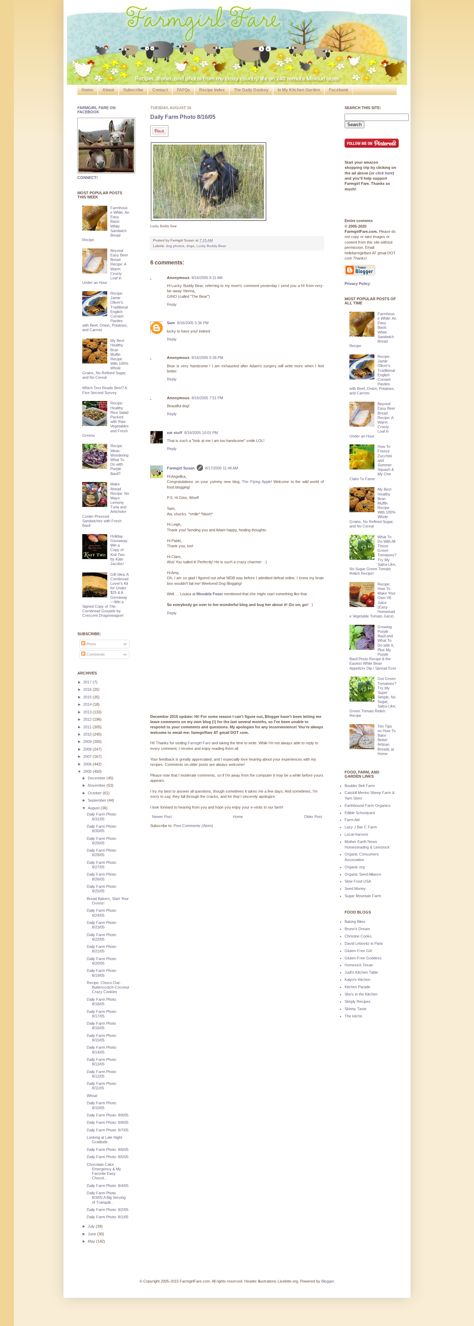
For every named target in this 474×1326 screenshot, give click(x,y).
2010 (88, 734)
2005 (88, 771)
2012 (88, 719)
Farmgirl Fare (199, 743)
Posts (90, 644)
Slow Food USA (358, 881)
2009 (88, 741)
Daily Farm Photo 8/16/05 (182, 117)
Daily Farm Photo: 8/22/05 (102, 937)
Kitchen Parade (357, 987)
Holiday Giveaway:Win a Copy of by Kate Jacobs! (119, 550)
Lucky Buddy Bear (211, 246)
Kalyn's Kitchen (357, 979)
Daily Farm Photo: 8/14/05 (102, 1049)
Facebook (338, 90)
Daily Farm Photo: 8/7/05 (107, 1130)
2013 (88, 712)
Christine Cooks (358, 936)
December (97, 778)
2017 (88, 682)
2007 (88, 756)
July (92, 1226)
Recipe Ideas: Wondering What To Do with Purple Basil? (119, 459)
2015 (88, 697)
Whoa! (92, 1096)
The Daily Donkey (251, 90)
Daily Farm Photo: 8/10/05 (102, 1105)
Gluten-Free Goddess (363, 958)
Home (87, 90)
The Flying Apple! (257, 482)
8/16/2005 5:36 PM (193, 323)
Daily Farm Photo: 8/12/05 (102, 1074)
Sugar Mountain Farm (363, 896)
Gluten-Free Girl (358, 951)
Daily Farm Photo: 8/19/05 (102, 972)
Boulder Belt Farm (360, 786)
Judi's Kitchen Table (361, 972)
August (94, 808)
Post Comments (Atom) (193, 826)
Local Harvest (356, 834)
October (95, 793)
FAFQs (183, 90)
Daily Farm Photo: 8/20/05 (102, 961)
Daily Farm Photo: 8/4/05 (107, 1186)
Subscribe (133, 90)
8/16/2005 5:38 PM (207, 357)
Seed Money (355, 888)
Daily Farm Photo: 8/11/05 (102, 1085)
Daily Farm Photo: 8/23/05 (102, 924)
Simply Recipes (358, 1001)
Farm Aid (352, 820)
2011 (88, 727)
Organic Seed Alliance (363, 874)
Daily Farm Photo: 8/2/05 (107, 1210)
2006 (88, 764)
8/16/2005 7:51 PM (207, 398)
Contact (160, 90)
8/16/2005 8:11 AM (207, 278)
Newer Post (162, 817)
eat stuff (174, 433)
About (108, 90)
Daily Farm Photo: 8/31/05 (102, 816)
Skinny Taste (355, 1009)
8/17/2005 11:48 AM (221, 468)
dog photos (175, 246)
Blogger (327, 1281)
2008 (88, 749)
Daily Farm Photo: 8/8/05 (107, 1122)
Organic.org (355, 867)
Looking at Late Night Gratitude (104, 1139)
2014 (88, 704)
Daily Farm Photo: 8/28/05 (102, 852)
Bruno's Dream (357, 929)
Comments (95, 654)
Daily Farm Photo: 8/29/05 (102, 840)
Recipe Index (212, 90)
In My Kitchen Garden (299, 90)
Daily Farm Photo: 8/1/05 (107, 1217)
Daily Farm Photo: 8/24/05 (102, 912)
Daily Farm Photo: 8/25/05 (102, 888)
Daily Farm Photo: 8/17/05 (102, 1013)
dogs (190, 246)
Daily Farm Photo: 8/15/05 (102, 1037)
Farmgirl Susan (181, 468)
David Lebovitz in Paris (364, 943)
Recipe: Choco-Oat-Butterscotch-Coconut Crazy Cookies (108, 987)
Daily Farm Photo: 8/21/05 (102, 948)
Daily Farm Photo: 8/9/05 (107, 1115)
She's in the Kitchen (361, 994)
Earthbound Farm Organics (368, 805)
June (92, 1234)
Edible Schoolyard (360, 813)
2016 (88, 689)
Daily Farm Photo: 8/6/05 (107, 1149)
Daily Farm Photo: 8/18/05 (102, 1001)
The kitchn (353, 1016)
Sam (171, 323)
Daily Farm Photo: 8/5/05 (107, 1157)
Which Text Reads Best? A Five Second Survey (104, 390)
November (97, 785)
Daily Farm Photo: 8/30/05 (102, 828)
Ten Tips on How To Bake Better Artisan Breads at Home (387, 740)
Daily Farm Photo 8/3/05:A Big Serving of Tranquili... (106, 1197)
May (92, 1241)
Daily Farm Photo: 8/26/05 (102, 876)
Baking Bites (355, 921)
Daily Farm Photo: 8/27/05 (102, 864)
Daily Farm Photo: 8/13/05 (102, 1061)
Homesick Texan (359, 965)
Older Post (313, 817)
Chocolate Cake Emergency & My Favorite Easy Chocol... (104, 1171)
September (97, 800)
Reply (172, 304)
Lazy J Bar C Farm (361, 827)
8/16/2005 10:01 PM (201, 433)
